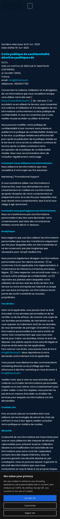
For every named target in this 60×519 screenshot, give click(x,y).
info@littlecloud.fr (18, 80)
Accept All (29, 498)
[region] (30, 495)
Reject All (30, 513)
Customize (30, 505)
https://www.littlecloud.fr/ (15, 100)
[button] (30, 6)
